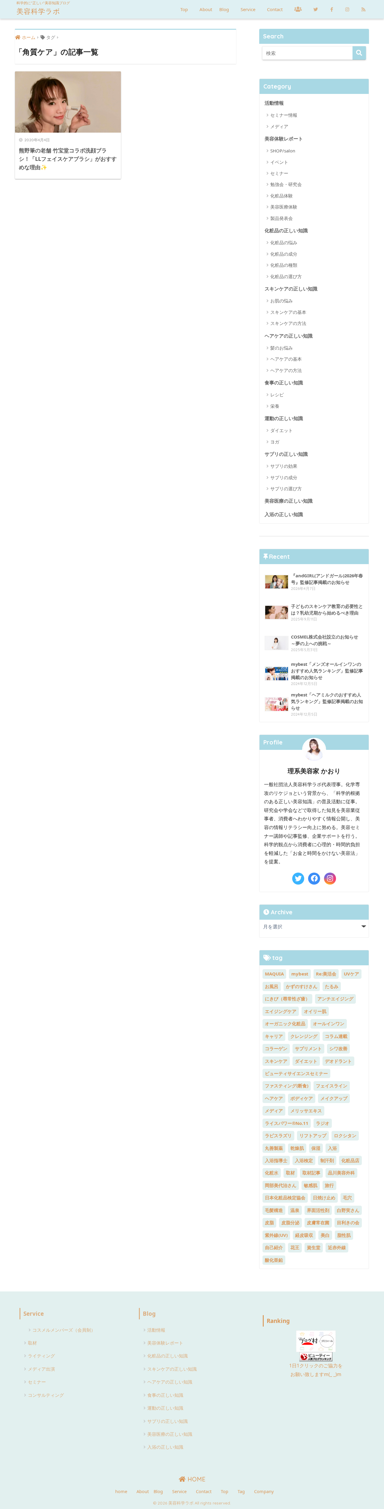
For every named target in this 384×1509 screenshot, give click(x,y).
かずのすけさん (301, 986)
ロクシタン (345, 1135)
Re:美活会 (326, 974)
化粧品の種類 (283, 265)
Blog (224, 9)
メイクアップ (333, 1098)
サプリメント (308, 1048)
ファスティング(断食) (286, 1086)
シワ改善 (338, 1048)
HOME (196, 1479)
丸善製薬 (274, 1148)
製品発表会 (281, 218)
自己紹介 (274, 1247)
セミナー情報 (283, 115)
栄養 (274, 406)
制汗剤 (327, 1160)
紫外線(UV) (276, 1235)
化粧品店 (350, 1160)
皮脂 (269, 1222)
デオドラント (338, 1061)
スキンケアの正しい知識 (291, 288)
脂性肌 (344, 1235)
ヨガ (274, 442)
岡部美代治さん (280, 1185)
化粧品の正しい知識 (286, 230)
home (121, 1491)
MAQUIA (274, 974)
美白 (325, 1235)
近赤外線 (337, 1247)
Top (184, 9)
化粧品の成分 (283, 254)
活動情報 (274, 102)
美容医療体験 (283, 207)
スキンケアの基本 (288, 312)
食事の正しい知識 (284, 382)
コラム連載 (336, 1036)
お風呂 (271, 986)
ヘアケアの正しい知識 (289, 335)
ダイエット (281, 430)
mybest (299, 974)
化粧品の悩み (283, 242)
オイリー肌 (315, 1011)
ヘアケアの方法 (286, 370)
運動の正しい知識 (284, 418)
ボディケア (301, 1098)
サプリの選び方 (286, 488)
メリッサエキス (306, 1111)
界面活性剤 (318, 1210)
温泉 (294, 1210)
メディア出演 (41, 1369)
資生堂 (313, 1247)
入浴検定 (304, 1160)
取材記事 (311, 1173)
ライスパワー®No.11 (286, 1123)
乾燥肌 (297, 1148)
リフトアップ (312, 1135)
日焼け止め (324, 1198)
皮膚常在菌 (318, 1222)
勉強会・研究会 (286, 184)
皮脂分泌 (290, 1222)
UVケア (351, 974)
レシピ (277, 395)
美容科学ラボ (38, 11)
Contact (275, 9)
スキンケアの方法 (288, 323)
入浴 (332, 1148)
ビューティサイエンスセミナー (296, 1073)
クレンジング (303, 1036)
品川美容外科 (341, 1173)
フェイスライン (331, 1086)
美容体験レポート (284, 138)
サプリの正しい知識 (286, 453)
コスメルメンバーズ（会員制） (63, 1330)
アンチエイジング (335, 999)
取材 (290, 1173)
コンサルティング (46, 1395)
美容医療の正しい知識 (289, 500)
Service (248, 9)
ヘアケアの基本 (286, 359)
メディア (279, 126)
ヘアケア (274, 1098)
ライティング (41, 1356)
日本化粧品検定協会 (285, 1198)
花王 (294, 1247)
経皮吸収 (304, 1235)
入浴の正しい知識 (284, 514)
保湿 (315, 1148)
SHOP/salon (282, 151)
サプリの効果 (283, 466)
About (206, 9)
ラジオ (322, 1123)
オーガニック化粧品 (285, 1024)
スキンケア (276, 1061)
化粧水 (271, 1173)
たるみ (331, 986)
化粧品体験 (281, 196)
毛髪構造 (274, 1210)
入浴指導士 (276, 1160)
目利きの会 (348, 1222)
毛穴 (347, 1198)
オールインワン (328, 1024)
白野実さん (348, 1210)
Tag (241, 1491)
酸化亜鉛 (274, 1260)
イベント (279, 162)
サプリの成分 (283, 477)
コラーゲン (276, 1048)
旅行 (329, 1185)
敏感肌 (310, 1185)
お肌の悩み (281, 301)
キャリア (274, 1036)
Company (264, 1491)
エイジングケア (280, 1011)
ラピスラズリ (278, 1135)
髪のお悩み (281, 348)
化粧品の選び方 (286, 276)
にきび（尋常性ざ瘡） (287, 999)
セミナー (279, 173)
